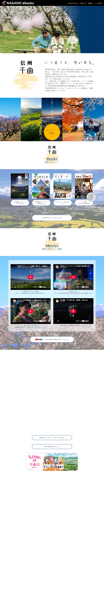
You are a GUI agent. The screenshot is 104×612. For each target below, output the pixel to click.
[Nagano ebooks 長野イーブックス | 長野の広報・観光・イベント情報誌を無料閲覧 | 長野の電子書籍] (17, 4)
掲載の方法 (83, 3)
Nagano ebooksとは (73, 3)
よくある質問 (98, 3)
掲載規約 (90, 3)
